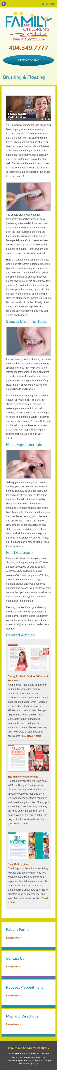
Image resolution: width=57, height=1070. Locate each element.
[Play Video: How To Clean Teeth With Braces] (28, 106)
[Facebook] (4, 4)
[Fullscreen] (49, 119)
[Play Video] (8, 119)
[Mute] (42, 119)
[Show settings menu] (45, 119)
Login (35, 1063)
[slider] (26, 119)
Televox (27, 1063)
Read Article (34, 736)
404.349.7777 (28, 48)
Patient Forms (28, 60)
